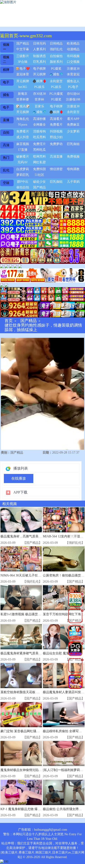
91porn (22, 124)
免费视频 (73, 156)
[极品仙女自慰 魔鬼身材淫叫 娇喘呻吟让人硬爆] (63, 636)
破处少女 (39, 181)
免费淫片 (39, 144)
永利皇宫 (56, 81)
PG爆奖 (56, 68)
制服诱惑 (39, 56)
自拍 (6, 132)
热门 (6, 157)
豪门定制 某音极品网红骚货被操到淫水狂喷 (31, 731)
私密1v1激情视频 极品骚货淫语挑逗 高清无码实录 (35, 614)
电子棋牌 (39, 68)
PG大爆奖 (56, 93)
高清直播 (56, 156)
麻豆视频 (22, 144)
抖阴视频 (56, 131)
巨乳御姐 (73, 144)
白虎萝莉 (22, 169)
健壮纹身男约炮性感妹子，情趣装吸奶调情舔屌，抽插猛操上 (43, 327)
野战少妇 (56, 137)
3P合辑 (22, 61)
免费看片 (56, 124)
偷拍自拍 (22, 187)
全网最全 (39, 124)
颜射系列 (56, 61)
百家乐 (39, 106)
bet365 (22, 87)
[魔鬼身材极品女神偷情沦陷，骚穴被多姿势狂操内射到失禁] (21, 753)
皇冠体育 (22, 74)
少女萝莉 (73, 131)
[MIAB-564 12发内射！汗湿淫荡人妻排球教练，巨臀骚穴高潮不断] (63, 519)
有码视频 (73, 56)
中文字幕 (22, 49)
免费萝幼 (56, 144)
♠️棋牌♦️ (39, 81)
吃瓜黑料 (39, 137)
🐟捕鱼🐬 (56, 74)
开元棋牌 (39, 74)
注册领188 (73, 99)
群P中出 (22, 181)
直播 (6, 120)
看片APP (73, 119)
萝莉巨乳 (22, 175)
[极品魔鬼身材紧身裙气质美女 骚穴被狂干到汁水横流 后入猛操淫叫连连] (21, 636)
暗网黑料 (39, 156)
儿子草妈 (73, 181)
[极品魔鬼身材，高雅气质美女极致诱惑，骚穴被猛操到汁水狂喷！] (21, 519)
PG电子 (73, 87)
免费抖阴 (39, 169)
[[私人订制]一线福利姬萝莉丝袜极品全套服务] (63, 753)
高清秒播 (39, 119)
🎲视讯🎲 (23, 106)
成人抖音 (22, 137)
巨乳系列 (39, 61)
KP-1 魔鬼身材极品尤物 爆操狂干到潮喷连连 (31, 809)
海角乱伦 (22, 119)
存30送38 (39, 93)
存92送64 (73, 93)
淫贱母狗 (39, 131)
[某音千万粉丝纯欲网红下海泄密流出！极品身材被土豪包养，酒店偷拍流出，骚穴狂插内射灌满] (63, 597)
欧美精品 (73, 43)
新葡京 (22, 93)
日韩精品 (56, 43)
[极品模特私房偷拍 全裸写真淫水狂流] (63, 714)
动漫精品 (73, 49)
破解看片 (22, 156)
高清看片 (56, 119)
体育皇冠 (73, 74)
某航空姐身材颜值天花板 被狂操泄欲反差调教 (32, 692)
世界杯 (39, 99)
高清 (6, 145)
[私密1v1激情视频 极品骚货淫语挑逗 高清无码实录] (21, 597)
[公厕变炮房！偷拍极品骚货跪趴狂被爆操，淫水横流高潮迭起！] (63, 558)
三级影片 (22, 56)
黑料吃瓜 (39, 149)
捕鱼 (6, 95)
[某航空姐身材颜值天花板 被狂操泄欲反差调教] (21, 675)
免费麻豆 (73, 124)
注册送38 (73, 68)
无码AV (22, 162)
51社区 (39, 175)
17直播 (22, 149)
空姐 (6, 183)
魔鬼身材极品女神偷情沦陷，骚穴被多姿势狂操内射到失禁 (41, 770)
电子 (6, 82)
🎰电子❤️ (23, 68)
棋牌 (6, 69)
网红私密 (39, 162)
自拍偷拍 (56, 56)
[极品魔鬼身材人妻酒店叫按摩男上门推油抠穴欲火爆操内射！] (63, 675)
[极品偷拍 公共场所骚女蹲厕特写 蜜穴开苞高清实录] (63, 792)
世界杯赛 (22, 99)
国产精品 (22, 43)
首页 (9, 321)
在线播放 (18, 478)
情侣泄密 (56, 169)
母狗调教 (73, 169)
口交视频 (73, 61)
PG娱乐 (39, 87)
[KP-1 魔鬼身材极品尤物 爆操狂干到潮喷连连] (21, 792)
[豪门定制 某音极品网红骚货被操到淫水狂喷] (21, 714)
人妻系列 (39, 49)
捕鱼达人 (73, 81)
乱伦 (6, 170)
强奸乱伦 (56, 49)
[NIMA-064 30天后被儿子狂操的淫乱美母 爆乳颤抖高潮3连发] (21, 558)
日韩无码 (39, 43)
